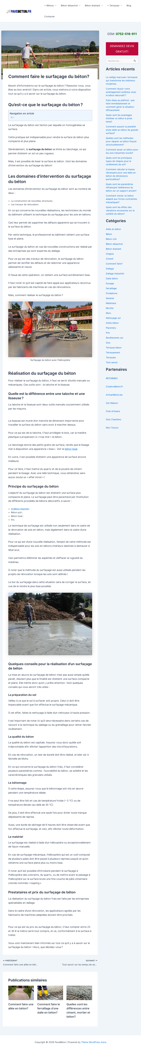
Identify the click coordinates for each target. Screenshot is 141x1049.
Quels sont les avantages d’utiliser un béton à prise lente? (119, 118)
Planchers (111, 327)
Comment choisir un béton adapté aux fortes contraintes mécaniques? (121, 199)
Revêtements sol (114, 337)
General (110, 298)
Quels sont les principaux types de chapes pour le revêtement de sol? (119, 161)
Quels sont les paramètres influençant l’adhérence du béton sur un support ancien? (121, 187)
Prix (108, 332)
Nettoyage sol (113, 318)
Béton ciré (111, 239)
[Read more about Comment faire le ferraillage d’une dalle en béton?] (50, 992)
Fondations (111, 293)
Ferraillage (111, 288)
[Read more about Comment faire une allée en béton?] (21, 992)
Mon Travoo (112, 427)
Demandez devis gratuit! (122, 48)
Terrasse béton (113, 347)
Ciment (109, 258)
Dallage (110, 268)
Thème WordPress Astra (93, 1042)
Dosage (110, 283)
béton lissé (71, 449)
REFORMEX (112, 378)
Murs (108, 313)
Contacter (49, 16)
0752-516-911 (126, 34)
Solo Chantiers (113, 419)
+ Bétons (49, 5)
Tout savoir (112, 362)
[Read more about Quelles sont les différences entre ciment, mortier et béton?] (79, 992)
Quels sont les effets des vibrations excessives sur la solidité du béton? (120, 210)
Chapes (110, 253)
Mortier (110, 308)
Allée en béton (113, 229)
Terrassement (113, 352)
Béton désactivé (69, 5)
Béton (109, 234)
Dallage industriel (115, 273)
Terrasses (111, 357)
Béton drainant (92, 5)
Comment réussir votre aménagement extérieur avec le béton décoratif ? (121, 92)
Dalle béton (112, 278)
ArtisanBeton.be (114, 394)
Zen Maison (112, 403)
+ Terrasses (113, 5)
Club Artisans (113, 411)
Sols (108, 342)
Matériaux (111, 303)
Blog (129, 5)
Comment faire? (114, 263)
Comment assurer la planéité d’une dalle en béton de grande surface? (122, 130)
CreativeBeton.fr (114, 386)
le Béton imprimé (20, 508)
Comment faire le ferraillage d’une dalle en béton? (48, 1008)
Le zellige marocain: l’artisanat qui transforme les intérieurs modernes (121, 80)
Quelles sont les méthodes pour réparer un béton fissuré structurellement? (121, 141)
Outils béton (112, 323)
